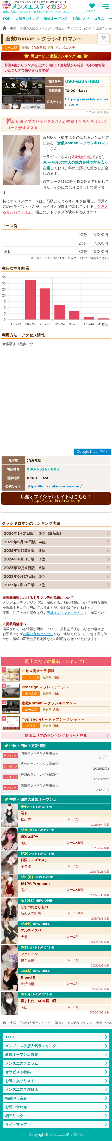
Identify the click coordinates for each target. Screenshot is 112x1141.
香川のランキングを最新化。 (65, 776)
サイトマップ (16, 1124)
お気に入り (92, 10)
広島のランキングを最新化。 (65, 766)
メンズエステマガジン (34, 5)
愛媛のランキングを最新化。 (65, 787)
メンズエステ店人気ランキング (30, 1045)
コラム (99, 18)
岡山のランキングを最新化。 (65, 755)
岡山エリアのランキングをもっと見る (56, 735)
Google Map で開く (93, 451)
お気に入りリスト (19, 1080)
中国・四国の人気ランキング (30, 28)
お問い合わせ (16, 1106)
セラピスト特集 (18, 1072)
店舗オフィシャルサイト (65, 613)
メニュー (105, 6)
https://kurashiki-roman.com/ (54, 486)
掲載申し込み (16, 1098)
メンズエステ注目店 (21, 1089)
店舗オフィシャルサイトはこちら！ (56, 498)
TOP (6, 18)
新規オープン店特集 (21, 1054)
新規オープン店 (55, 18)
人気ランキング (27, 18)
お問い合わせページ (38, 634)
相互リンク (14, 1115)
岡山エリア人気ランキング (73, 28)
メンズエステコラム (21, 1063)
